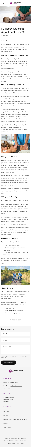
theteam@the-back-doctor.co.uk (15, 310)
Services (6, 415)
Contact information (14, 440)
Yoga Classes (7, 427)
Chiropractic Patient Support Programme (15, 419)
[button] (3, 3)
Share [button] (5, 40)
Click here (8, 313)
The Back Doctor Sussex (14, 438)
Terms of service (20, 443)
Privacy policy (23, 440)
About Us (6, 411)
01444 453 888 (14, 382)
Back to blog (16, 320)
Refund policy (11, 443)
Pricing (5, 423)
